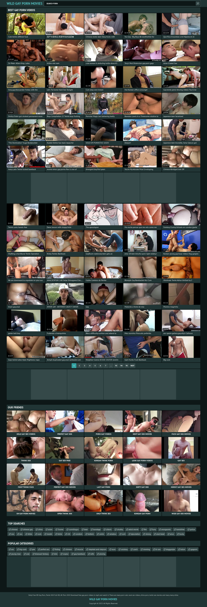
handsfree (180, 529)
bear (86, 529)
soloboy (124, 549)
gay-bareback (79, 554)
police (192, 529)
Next (132, 366)
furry (154, 529)
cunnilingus (74, 529)
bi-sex (158, 549)
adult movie (133, 529)
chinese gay (28, 529)
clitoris (109, 529)
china (40, 529)
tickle (60, 534)
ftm (145, 529)
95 (127, 366)
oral (27, 554)
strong (148, 534)
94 (121, 366)
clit (69, 534)
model (49, 534)
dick (55, 554)
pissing (102, 554)
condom (79, 534)
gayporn (194, 549)
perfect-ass (44, 549)
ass (21, 534)
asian (50, 529)
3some (60, 529)
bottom (91, 534)
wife (92, 554)
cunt (123, 534)
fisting (57, 549)
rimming (146, 549)
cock (39, 534)
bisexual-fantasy (42, 554)
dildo (30, 534)
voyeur (65, 554)
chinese (14, 529)
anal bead (160, 534)
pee (33, 549)
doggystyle (170, 549)
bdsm (183, 549)
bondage (97, 529)
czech (135, 549)
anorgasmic (166, 529)
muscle (80, 549)
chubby (120, 529)
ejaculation (135, 534)
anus (172, 534)
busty (181, 534)
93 (116, 366)
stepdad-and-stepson (97, 549)
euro (113, 549)
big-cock (22, 549)
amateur (113, 534)
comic (101, 534)
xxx (12, 534)
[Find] (198, 3)
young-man (16, 554)
